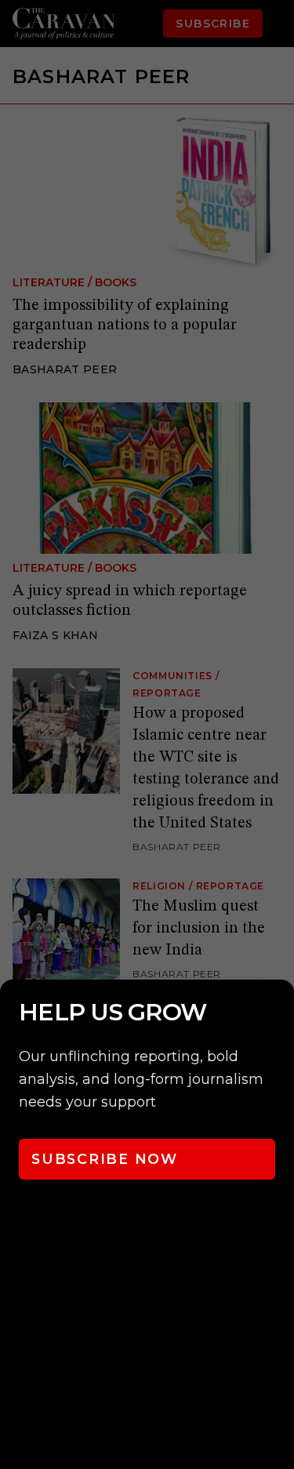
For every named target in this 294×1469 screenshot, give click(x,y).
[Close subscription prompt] (278, 1012)
